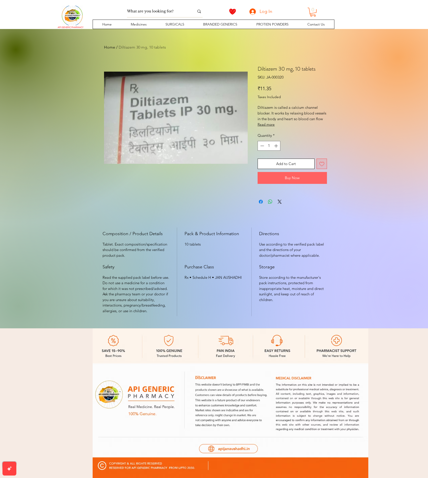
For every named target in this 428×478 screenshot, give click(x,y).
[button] (138, 24)
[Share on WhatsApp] (270, 202)
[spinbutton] (269, 145)
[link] (313, 12)
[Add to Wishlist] (322, 164)
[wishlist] (232, 12)
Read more (266, 124)
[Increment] (276, 145)
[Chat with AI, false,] (9, 469)
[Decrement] (261, 145)
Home (109, 47)
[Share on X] (280, 202)
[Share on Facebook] (261, 202)
